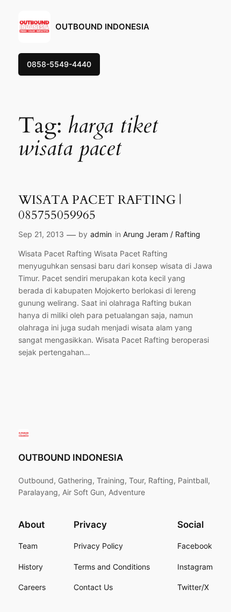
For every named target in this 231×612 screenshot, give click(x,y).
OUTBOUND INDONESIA (102, 27)
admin (101, 234)
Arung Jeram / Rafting (161, 234)
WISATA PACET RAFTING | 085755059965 (100, 207)
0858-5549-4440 (59, 64)
